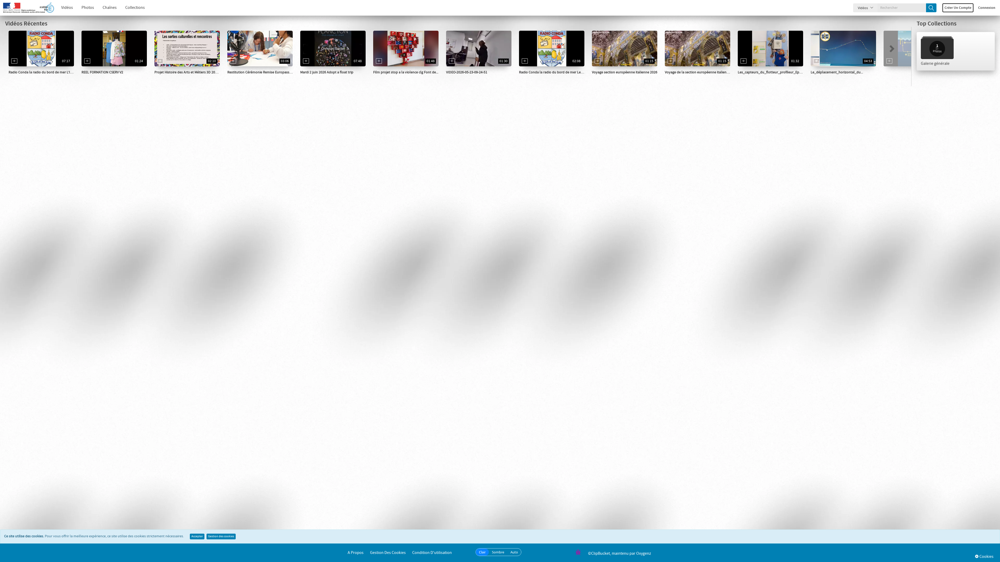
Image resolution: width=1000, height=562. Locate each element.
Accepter (197, 536)
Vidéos (67, 7)
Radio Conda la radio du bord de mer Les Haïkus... (557, 72)
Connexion (986, 7)
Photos (88, 7)
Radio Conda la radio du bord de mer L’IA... (41, 72)
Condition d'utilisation (432, 552)
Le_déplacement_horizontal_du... (837, 72)
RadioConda (24, 77)
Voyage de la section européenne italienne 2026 (702, 72)
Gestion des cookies (221, 536)
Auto (514, 552)
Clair (482, 552)
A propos (356, 552)
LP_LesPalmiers (100, 77)
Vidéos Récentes (26, 24)
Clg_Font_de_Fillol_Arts (179, 77)
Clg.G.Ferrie (461, 77)
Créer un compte (958, 7)
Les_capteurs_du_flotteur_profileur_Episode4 (773, 72)
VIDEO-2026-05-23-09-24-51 (466, 72)
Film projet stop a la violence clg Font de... (405, 72)
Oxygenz (643, 553)
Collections (135, 7)
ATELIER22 (314, 77)
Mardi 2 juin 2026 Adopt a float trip (326, 72)
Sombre (498, 552)
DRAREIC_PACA (245, 77)
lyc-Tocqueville (609, 77)
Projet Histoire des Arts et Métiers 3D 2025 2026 (190, 72)
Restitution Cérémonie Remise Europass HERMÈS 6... (267, 72)
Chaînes (110, 7)
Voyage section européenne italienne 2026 (624, 72)
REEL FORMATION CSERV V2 (102, 72)
